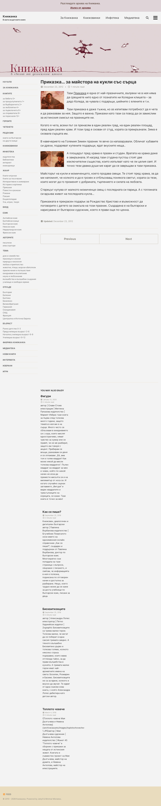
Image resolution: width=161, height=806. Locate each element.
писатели (7, 243)
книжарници (9, 166)
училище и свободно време (16, 282)
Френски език (9, 232)
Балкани (7, 295)
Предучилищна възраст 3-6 (16, 331)
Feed (8, 794)
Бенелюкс (7, 301)
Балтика (6, 298)
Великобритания (10, 304)
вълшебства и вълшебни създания (19, 279)
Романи (6, 193)
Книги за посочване (12, 179)
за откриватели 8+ (11, 113)
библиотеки (8, 160)
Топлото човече (54, 709)
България (7, 292)
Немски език (9, 227)
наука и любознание (12, 276)
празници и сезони (12, 259)
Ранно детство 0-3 (12, 329)
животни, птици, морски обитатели (19, 267)
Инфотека (112, 17)
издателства (9, 157)
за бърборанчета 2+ (12, 104)
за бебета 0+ (9, 99)
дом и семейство (11, 256)
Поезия (6, 196)
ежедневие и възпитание (15, 273)
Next (129, 239)
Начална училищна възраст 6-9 (18, 334)
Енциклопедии (9, 199)
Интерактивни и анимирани (16, 181)
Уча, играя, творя (11, 202)
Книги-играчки (10, 176)
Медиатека (131, 17)
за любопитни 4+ (11, 107)
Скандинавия (9, 310)
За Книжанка (69, 17)
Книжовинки (91, 17)
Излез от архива (80, 7)
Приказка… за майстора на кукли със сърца (88, 81)
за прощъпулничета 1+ (13, 101)
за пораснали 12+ (11, 116)
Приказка (80, 93)
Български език (10, 224)
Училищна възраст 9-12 (14, 337)
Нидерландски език (12, 230)
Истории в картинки (12, 184)
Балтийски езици (11, 221)
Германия (7, 307)
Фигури (46, 396)
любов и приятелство (13, 264)
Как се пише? (52, 511)
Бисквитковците (54, 609)
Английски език (10, 218)
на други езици (10, 141)
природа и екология (12, 262)
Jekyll (40, 799)
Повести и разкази (12, 190)
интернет (7, 163)
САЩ (5, 313)
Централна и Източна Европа (17, 318)
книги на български (12, 138)
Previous (70, 239)
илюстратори (9, 246)
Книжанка (14, 18)
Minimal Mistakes (53, 799)
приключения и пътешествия (16, 270)
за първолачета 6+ (12, 110)
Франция (7, 315)
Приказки (7, 187)
